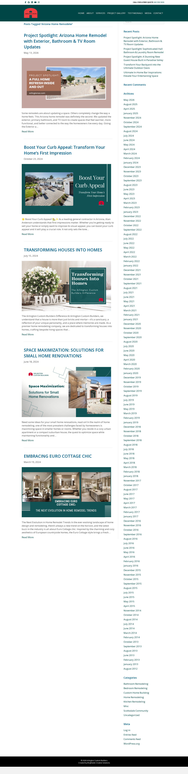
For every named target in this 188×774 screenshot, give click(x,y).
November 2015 (132, 574)
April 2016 (129, 556)
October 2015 (131, 579)
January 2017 (131, 516)
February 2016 (132, 561)
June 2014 (129, 628)
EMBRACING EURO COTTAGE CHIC (58, 456)
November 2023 (132, 171)
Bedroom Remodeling (135, 688)
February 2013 (132, 659)
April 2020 (129, 359)
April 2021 (129, 305)
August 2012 (130, 668)
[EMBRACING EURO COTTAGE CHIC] (66, 491)
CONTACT (158, 13)
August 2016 (130, 538)
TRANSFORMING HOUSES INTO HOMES (63, 250)
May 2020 (129, 355)
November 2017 (132, 480)
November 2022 (132, 220)
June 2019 (129, 404)
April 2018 (129, 462)
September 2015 (133, 583)
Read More (28, 131)
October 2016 (131, 529)
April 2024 (129, 149)
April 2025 (129, 108)
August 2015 (130, 588)
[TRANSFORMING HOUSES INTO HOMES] (66, 285)
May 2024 (129, 144)
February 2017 (132, 512)
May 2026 (129, 99)
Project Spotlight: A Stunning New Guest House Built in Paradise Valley (143, 58)
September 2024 (133, 126)
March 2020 (130, 364)
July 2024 (129, 135)
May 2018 (129, 458)
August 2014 (130, 619)
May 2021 (129, 301)
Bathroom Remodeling (136, 683)
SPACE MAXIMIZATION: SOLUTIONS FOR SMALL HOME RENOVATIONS (63, 353)
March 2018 (130, 467)
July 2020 (129, 346)
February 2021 (132, 314)
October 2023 (131, 176)
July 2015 (129, 592)
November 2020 (132, 328)
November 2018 (132, 431)
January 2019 (131, 422)
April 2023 (129, 198)
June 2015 (129, 597)
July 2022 (129, 238)
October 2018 (131, 435)
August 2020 (130, 341)
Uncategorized (132, 715)
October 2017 (131, 485)
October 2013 (131, 641)
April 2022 (129, 252)
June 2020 (129, 350)
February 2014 (132, 637)
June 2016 (129, 547)
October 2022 (131, 225)
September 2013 (133, 646)
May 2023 (129, 193)
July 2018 (129, 449)
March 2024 (130, 153)
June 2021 (129, 296)
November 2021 (132, 274)
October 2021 (131, 279)
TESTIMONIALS (135, 13)
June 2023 (129, 189)
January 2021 (131, 319)
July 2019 (129, 400)
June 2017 (129, 494)
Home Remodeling (134, 697)
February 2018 (132, 471)
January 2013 (131, 664)
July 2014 (129, 624)
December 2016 (132, 520)
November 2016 (132, 525)
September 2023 (133, 180)
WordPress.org (132, 743)
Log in (127, 730)
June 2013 (129, 655)
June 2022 (129, 243)
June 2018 (129, 453)
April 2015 (129, 606)
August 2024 (130, 131)
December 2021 (132, 270)
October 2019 (131, 386)
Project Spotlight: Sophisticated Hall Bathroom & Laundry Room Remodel (144, 50)
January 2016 (131, 565)
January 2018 (131, 476)
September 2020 (133, 337)
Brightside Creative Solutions (98, 763)
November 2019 (132, 382)
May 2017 (129, 498)
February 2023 (132, 207)
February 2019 (132, 417)
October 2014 (131, 614)
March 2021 (130, 310)
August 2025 (130, 104)
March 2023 (130, 202)
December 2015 (132, 570)
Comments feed (132, 739)
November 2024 (132, 117)
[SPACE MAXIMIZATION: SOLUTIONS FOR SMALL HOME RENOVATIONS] (66, 391)
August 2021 (130, 288)
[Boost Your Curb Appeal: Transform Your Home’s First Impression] (66, 188)
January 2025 (131, 113)
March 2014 (130, 632)
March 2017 (130, 507)
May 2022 (129, 247)
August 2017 (130, 489)
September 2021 (133, 283)
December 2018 (132, 426)
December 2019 (132, 377)
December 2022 (132, 216)
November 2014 (132, 610)
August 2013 (130, 650)
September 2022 (133, 229)
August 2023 (130, 185)
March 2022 (130, 256)
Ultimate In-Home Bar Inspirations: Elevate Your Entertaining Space (143, 74)
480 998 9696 (159, 2)
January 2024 (131, 162)
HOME (81, 13)
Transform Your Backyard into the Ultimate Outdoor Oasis (142, 66)
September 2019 (133, 390)
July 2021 (129, 292)
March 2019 (130, 413)
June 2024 (129, 140)
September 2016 (133, 534)
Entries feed (130, 734)
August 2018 (130, 444)
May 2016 (129, 552)
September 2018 (133, 440)
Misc (126, 706)
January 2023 (131, 211)
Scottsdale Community (136, 710)
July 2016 (129, 543)
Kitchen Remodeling (134, 701)
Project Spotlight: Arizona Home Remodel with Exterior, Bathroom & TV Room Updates (65, 41)
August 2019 (130, 395)
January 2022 (131, 265)
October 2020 (131, 332)
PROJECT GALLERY (116, 13)
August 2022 (130, 234)
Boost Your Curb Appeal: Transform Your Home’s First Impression (64, 150)
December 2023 (132, 167)
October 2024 (131, 122)
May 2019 (129, 408)
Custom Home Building (136, 692)
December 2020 (132, 323)
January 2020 (131, 373)
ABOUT (90, 13)
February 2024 (132, 158)
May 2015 (129, 601)
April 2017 (129, 502)
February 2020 (132, 368)
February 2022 (132, 261)
